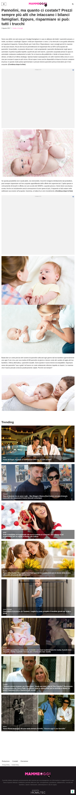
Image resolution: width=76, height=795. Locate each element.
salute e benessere (31, 784)
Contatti (15, 761)
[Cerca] (73, 4)
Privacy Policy (6, 765)
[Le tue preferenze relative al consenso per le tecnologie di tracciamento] (72, 791)
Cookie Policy (15, 765)
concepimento (44, 782)
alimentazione (42, 784)
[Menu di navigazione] (3, 4)
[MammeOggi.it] (38, 4)
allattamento (61, 782)
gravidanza (52, 782)
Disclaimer (24, 761)
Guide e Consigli (17, 28)
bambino (22, 784)
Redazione (6, 761)
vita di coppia (52, 784)
